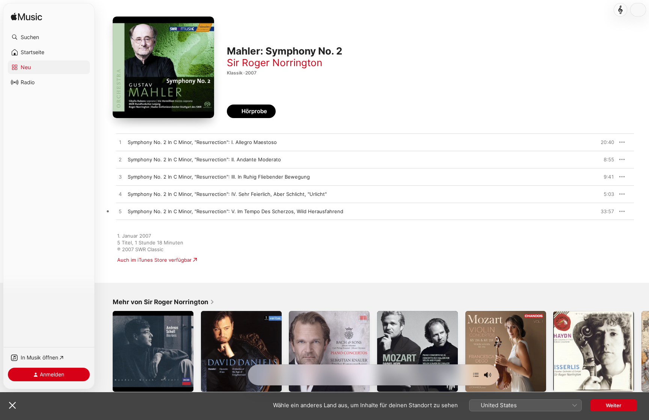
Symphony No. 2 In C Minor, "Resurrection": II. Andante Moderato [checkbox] (204, 159)
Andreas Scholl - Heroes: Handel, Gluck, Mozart (152, 317)
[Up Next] (475, 375)
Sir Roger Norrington (274, 62)
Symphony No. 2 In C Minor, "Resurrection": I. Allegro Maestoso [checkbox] (202, 142)
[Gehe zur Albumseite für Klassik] (620, 10)
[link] (163, 302)
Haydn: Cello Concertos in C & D (591, 314)
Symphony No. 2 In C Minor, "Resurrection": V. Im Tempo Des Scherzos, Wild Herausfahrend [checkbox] (235, 211)
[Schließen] (12, 405)
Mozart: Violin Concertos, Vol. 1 (502, 314)
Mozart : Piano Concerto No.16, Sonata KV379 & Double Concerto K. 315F (416, 320)
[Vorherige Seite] (105, 351)
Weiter (613, 405)
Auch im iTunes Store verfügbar (154, 260)
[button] (48, 37)
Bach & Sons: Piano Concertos (324, 314)
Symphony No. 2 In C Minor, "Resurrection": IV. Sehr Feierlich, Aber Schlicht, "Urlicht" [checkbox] (227, 194)
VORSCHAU (603, 142)
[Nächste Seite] (641, 351)
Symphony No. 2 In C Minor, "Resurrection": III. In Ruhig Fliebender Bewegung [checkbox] (219, 177)
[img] (26, 17)
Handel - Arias (217, 314)
